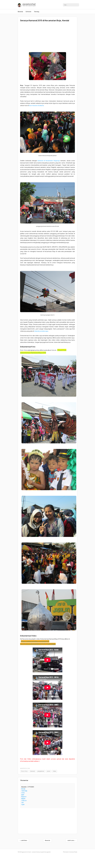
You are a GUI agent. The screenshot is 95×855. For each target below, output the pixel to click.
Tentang (36, 11)
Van (22, 802)
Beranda (20, 11)
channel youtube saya (41, 331)
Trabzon (24, 800)
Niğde (23, 798)
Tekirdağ (24, 791)
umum (48, 771)
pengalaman (40, 771)
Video (54, 771)
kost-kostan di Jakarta (36, 105)
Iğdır (22, 794)
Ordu (23, 792)
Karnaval (32, 771)
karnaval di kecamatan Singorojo (49, 160)
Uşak (22, 804)
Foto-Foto (24, 771)
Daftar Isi (28, 11)
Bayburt (23, 796)
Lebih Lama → (71, 840)
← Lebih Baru (23, 840)
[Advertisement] (47, 36)
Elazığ (23, 789)
